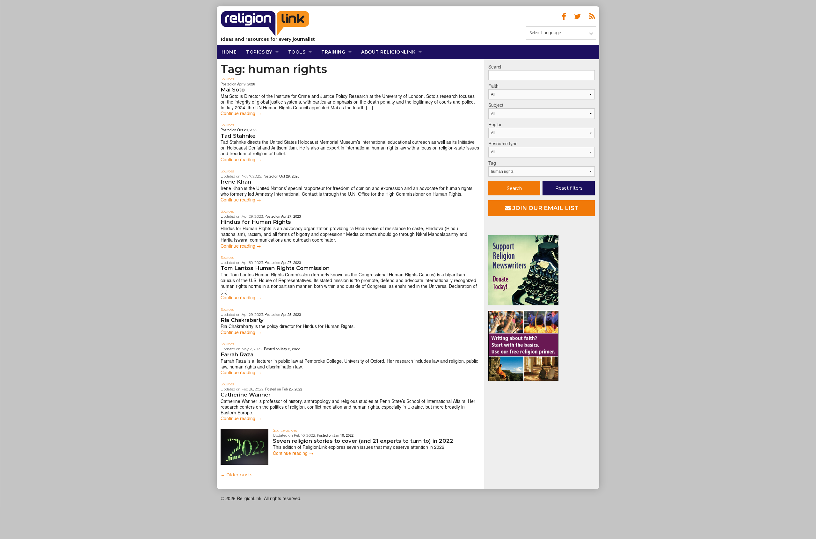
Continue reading (241, 113)
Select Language (545, 32)
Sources (227, 79)
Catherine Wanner (246, 394)
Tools (297, 52)
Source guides (285, 430)
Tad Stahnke (238, 136)
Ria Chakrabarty (242, 320)
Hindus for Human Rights (256, 222)
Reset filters (568, 188)
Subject (495, 105)
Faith (493, 86)
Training (333, 52)
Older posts (236, 474)
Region (495, 124)
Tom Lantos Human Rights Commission (275, 268)
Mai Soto (233, 89)
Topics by (259, 52)
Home (229, 52)
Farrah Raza (237, 354)
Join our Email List (545, 208)
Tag (492, 163)
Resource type (503, 143)
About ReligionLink (388, 52)
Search (495, 66)
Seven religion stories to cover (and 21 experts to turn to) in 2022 (363, 441)
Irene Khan (236, 181)
